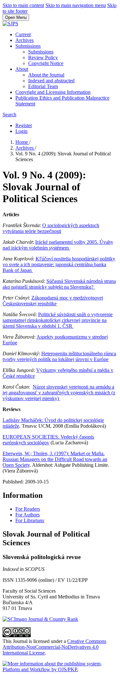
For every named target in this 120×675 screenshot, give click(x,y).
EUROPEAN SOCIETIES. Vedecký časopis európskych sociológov (48, 439)
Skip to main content (23, 5)
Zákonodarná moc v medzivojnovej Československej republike (53, 300)
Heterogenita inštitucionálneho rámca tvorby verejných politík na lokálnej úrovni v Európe (59, 356)
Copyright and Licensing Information (53, 92)
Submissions (28, 46)
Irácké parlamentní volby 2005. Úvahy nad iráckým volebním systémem (58, 245)
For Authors (27, 514)
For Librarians (29, 520)
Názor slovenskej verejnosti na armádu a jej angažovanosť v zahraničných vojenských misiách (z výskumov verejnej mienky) (59, 392)
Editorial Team (43, 86)
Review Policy (43, 57)
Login (21, 131)
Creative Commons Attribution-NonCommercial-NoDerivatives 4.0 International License (54, 646)
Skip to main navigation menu (75, 5)
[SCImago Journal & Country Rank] (40, 619)
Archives (24, 40)
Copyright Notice (45, 63)
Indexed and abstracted (51, 80)
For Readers (27, 509)
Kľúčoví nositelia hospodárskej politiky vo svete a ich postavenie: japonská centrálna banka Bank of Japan (59, 264)
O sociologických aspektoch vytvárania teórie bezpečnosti (51, 228)
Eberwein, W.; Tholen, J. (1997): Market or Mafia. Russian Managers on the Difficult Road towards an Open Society (55, 459)
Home (22, 142)
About (21, 69)
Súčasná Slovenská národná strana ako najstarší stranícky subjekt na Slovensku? (59, 284)
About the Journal (46, 75)
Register (23, 125)
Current (23, 34)
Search (9, 114)
